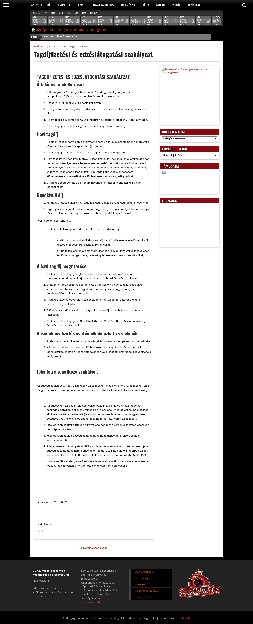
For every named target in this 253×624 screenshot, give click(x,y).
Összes (36, 13)
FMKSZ (93, 13)
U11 (45, 13)
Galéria (160, 5)
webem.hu (185, 618)
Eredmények (128, 5)
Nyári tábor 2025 (103, 5)
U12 (53, 13)
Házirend (140, 584)
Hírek (146, 5)
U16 (69, 13)
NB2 (84, 13)
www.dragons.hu (91, 602)
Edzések (81, 5)
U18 (76, 13)
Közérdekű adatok (146, 590)
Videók (176, 5)
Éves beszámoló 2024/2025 (60, 36)
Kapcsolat (194, 5)
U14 (61, 13)
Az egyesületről (41, 5)
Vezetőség (141, 578)
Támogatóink (143, 597)
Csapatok (64, 5)
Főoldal (38, 46)
